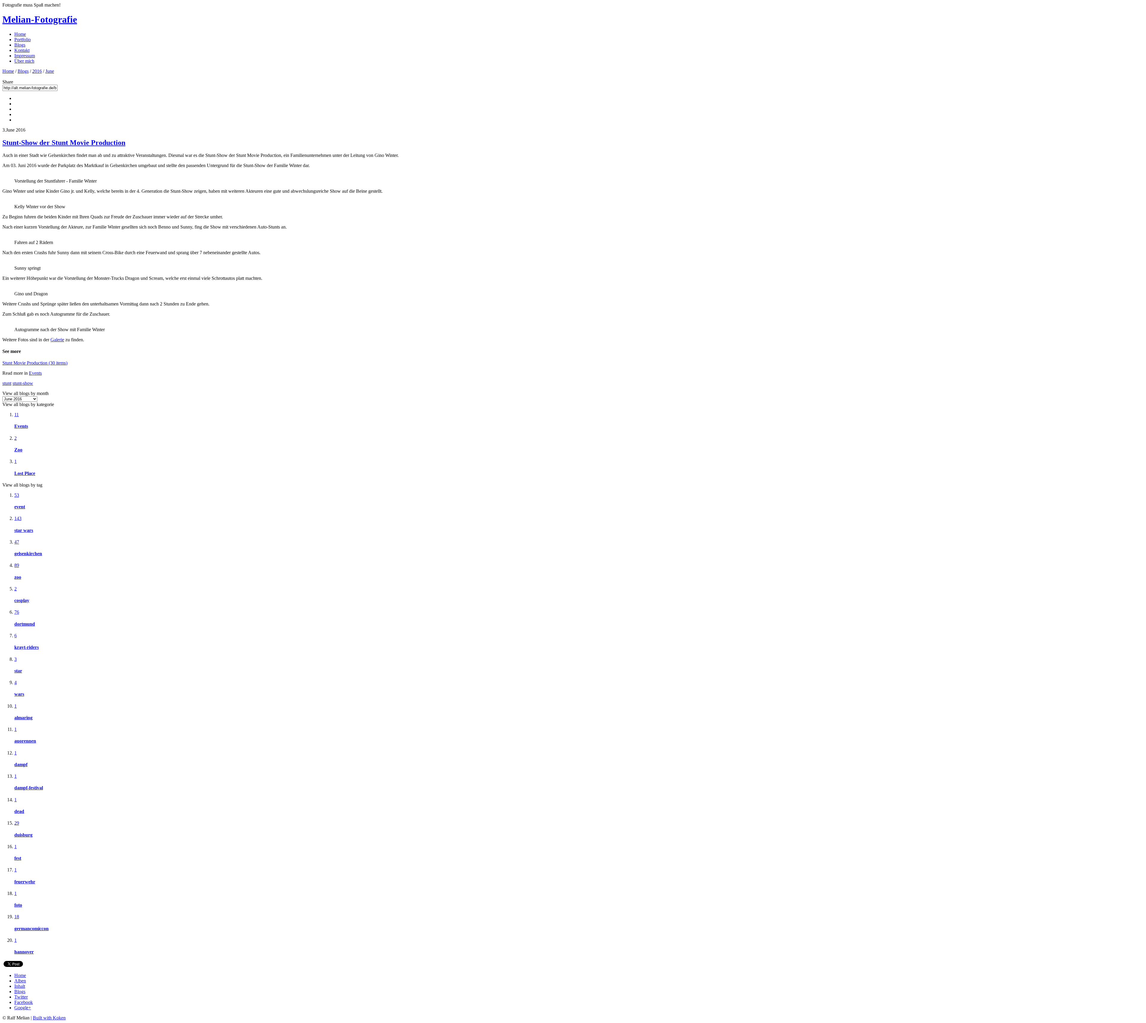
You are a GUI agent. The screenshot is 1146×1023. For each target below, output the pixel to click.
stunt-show (23, 383)
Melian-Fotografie (39, 19)
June (49, 71)
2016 (37, 71)
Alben (20, 980)
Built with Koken (49, 1017)
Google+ (22, 1007)
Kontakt (22, 50)
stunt (6, 383)
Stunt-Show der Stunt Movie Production (63, 142)
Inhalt (19, 986)
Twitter (21, 996)
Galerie (57, 339)
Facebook (23, 1002)
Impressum (24, 55)
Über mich (24, 61)
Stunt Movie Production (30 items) (34, 362)
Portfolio (22, 39)
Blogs (19, 44)
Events (35, 373)
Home (20, 34)
